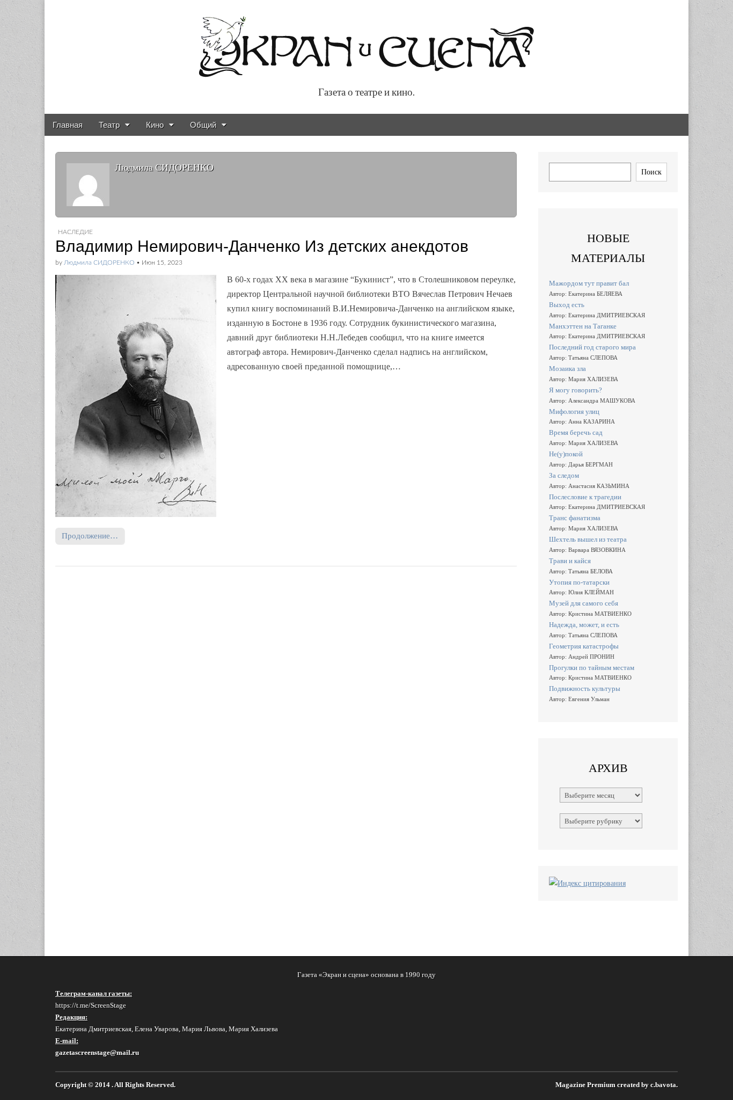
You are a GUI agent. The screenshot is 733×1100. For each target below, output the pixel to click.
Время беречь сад (576, 432)
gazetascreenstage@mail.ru (97, 1052)
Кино (155, 124)
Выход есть (566, 305)
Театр (109, 124)
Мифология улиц (574, 411)
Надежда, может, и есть (584, 625)
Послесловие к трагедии (585, 497)
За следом (564, 475)
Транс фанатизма (574, 518)
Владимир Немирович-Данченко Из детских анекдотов (261, 246)
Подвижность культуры (584, 688)
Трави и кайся (570, 561)
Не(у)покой (566, 454)
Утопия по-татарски (579, 582)
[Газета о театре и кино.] (366, 41)
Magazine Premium (585, 1085)
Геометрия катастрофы (584, 646)
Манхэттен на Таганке (583, 326)
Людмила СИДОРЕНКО (99, 262)
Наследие (75, 232)
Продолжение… (90, 535)
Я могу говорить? (575, 390)
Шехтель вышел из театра (588, 539)
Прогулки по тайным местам (591, 668)
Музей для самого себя (583, 603)
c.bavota (663, 1085)
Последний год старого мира (592, 347)
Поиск (651, 171)
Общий (203, 124)
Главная (68, 124)
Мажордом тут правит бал (589, 283)
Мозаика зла (567, 369)
